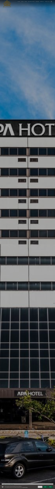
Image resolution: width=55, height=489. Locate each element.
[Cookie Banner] (27, 487)
